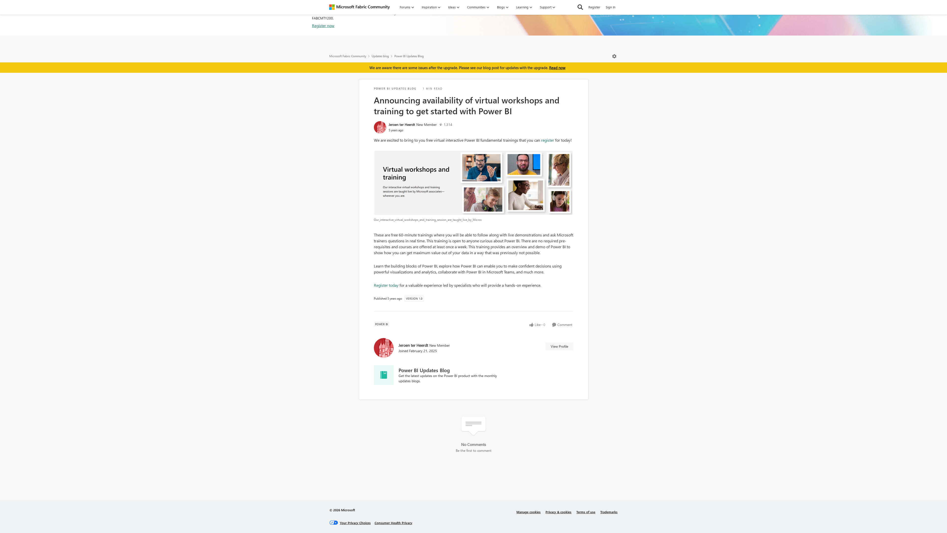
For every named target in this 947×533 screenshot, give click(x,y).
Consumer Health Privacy (393, 523)
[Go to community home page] (359, 7)
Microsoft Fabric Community (347, 56)
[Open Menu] (614, 56)
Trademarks (609, 512)
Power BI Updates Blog (409, 56)
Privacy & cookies (558, 512)
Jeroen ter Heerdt (402, 124)
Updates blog (380, 56)
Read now (557, 67)
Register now (323, 25)
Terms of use (585, 512)
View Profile (559, 346)
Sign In (610, 7)
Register (594, 7)
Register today (386, 285)
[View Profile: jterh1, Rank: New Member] (380, 127)
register (547, 140)
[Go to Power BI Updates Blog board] (384, 375)
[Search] (580, 7)
